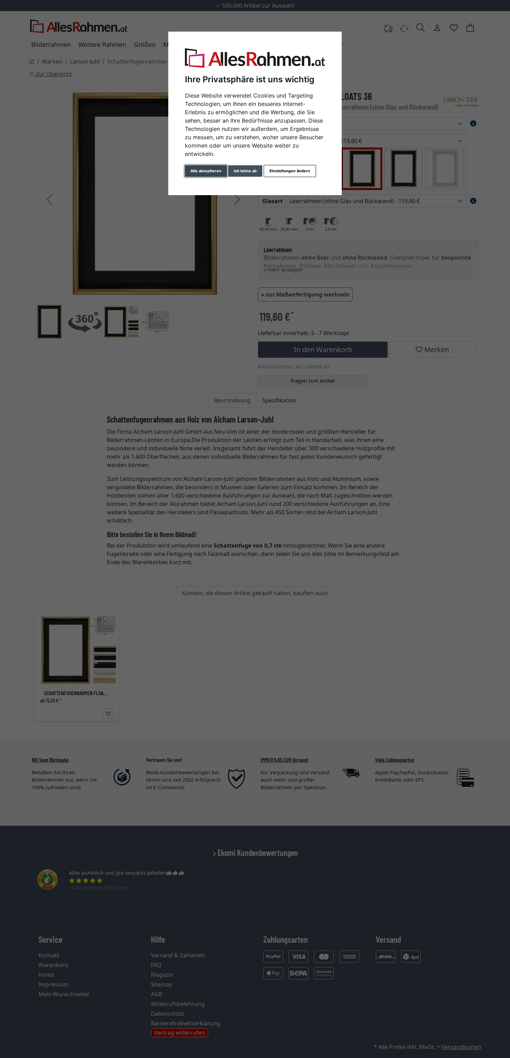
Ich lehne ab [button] (245, 170)
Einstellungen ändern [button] (290, 170)
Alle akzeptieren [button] (205, 170)
